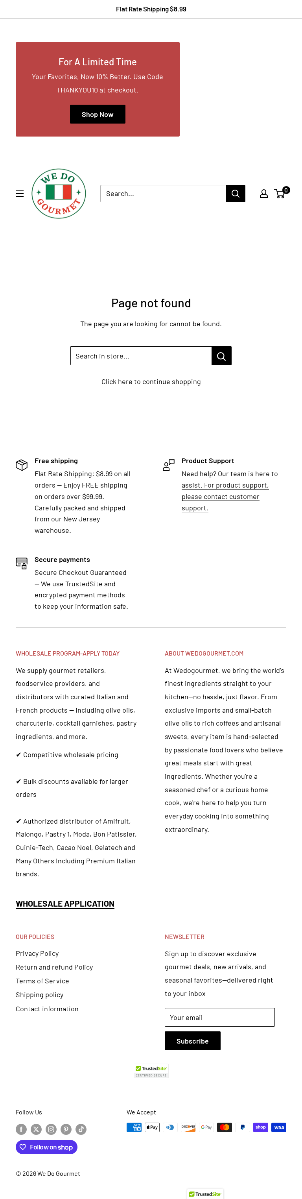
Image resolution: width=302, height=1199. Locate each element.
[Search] (235, 193)
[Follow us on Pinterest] (66, 1129)
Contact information (47, 1008)
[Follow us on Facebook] (21, 1129)
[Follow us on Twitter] (36, 1129)
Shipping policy (39, 994)
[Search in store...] (222, 355)
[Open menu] (20, 193)
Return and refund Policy (54, 967)
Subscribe (193, 1040)
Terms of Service (42, 980)
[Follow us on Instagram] (51, 1129)
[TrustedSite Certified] (151, 1071)
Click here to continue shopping (151, 381)
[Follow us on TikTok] (81, 1129)
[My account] (264, 193)
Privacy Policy (37, 953)
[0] (280, 193)
